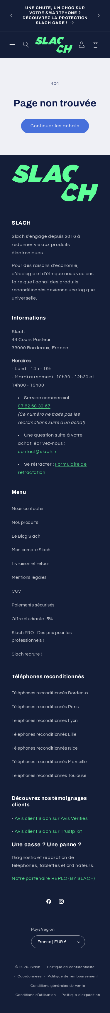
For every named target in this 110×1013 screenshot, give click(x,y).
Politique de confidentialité (71, 967)
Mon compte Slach (31, 550)
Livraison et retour (30, 563)
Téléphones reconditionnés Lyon (45, 720)
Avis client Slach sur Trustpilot (48, 831)
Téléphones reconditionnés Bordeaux (50, 693)
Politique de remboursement (73, 976)
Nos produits (25, 522)
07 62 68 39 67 (34, 406)
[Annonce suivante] (98, 15)
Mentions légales (29, 577)
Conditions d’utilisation (36, 995)
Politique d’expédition (81, 995)
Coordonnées (30, 976)
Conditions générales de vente (58, 985)
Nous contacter (28, 508)
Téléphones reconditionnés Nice (45, 748)
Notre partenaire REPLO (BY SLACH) (53, 878)
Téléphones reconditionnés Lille (44, 734)
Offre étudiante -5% (32, 619)
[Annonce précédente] (11, 15)
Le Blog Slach (26, 536)
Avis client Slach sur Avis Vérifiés (51, 818)
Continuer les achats (55, 125)
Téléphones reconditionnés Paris (45, 707)
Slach (35, 967)
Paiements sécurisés (33, 605)
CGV (16, 591)
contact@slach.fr (37, 451)
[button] (12, 44)
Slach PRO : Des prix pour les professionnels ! (42, 637)
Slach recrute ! (27, 654)
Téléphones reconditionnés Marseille (49, 762)
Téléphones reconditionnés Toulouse (49, 775)
